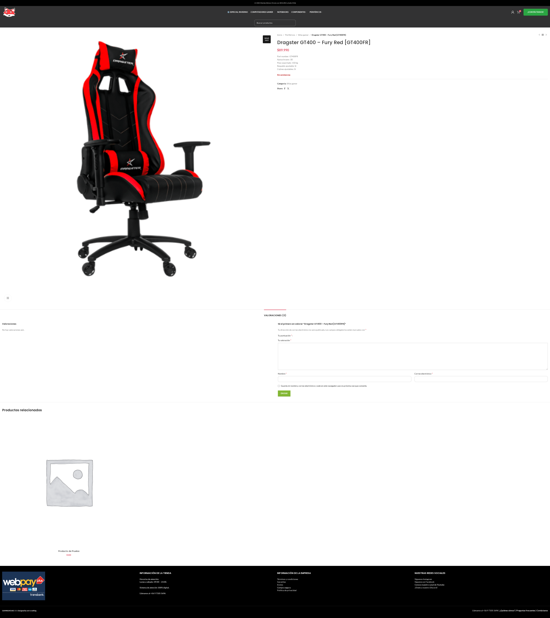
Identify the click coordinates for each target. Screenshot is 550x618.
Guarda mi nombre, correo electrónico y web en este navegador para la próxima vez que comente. (324, 386)
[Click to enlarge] (7, 298)
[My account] (513, 12)
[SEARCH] (292, 23)
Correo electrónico (423, 373)
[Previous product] (539, 35)
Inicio (279, 35)
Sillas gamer (303, 35)
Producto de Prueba (68, 551)
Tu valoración (284, 340)
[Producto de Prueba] (68, 481)
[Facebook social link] (284, 88)
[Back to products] (542, 35)
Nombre (282, 373)
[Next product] (546, 35)
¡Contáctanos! (536, 12)
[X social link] (288, 88)
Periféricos (290, 35)
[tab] (275, 314)
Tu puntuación (285, 335)
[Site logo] (9, 12)
